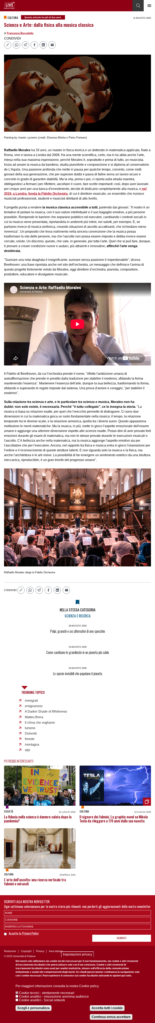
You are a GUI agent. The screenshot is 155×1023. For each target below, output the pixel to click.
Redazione (10, 951)
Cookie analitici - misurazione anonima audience (54, 996)
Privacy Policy (30, 933)
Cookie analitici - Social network (42, 1000)
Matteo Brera (34, 717)
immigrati (31, 700)
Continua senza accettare (111, 1017)
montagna (32, 744)
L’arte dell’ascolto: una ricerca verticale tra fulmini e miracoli (35, 881)
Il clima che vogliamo (40, 722)
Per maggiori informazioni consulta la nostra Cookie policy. (57, 986)
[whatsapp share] (16, 45)
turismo (30, 728)
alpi (27, 750)
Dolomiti (31, 733)
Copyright (26, 951)
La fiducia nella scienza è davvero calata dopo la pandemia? (37, 818)
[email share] (52, 45)
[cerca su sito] (138, 5)
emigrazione (34, 706)
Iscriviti (121, 938)
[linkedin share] (43, 45)
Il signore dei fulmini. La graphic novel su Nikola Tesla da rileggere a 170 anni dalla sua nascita (114, 818)
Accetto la (15, 933)
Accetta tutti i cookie (107, 1008)
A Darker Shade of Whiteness (46, 711)
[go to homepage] (9, 5)
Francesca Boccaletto (20, 33)
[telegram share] (25, 45)
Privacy (40, 951)
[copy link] (7, 45)
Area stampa (56, 951)
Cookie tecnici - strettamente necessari (46, 993)
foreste (30, 739)
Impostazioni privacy (77, 954)
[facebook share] (34, 45)
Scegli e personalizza (33, 1008)
